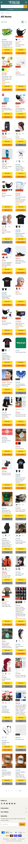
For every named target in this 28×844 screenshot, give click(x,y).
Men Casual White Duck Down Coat (6, 576)
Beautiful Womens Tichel (6, 679)
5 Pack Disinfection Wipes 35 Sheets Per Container (21, 385)
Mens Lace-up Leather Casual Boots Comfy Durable (21, 542)
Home (2, 13)
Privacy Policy (13, 839)
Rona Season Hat (20, 739)
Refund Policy (6, 839)
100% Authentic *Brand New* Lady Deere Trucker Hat (6, 511)
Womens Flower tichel (19, 647)
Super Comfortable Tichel (6, 232)
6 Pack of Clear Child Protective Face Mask (21, 415)
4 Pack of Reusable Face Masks (6, 323)
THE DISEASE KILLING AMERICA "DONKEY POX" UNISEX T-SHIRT (20, 169)
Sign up (22, 824)
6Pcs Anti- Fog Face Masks (7, 196)
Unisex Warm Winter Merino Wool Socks (21, 510)
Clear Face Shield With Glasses (6, 385)
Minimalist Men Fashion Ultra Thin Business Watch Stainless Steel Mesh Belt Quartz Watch (7, 543)
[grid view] (22, 22)
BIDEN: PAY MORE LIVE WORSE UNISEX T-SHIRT (20, 235)
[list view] (25, 22)
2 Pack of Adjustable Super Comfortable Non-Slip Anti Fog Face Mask (7, 265)
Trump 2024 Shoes (20, 75)
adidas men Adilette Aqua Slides (7, 167)
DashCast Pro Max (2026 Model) (20, 324)
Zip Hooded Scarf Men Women (20, 574)
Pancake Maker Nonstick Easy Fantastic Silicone (6, 711)
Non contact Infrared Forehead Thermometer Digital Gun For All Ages (20, 199)
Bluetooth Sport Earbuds (5, 743)
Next (20, 790)
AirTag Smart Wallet (7, 139)
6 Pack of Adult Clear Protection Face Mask (21, 676)
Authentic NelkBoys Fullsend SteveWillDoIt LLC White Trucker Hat (20, 774)
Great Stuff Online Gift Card (6, 441)
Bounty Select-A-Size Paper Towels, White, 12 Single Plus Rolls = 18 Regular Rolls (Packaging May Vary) (7, 44)
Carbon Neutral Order (21, 352)
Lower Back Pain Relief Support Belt (6, 605)
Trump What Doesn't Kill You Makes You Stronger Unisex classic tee (21, 480)
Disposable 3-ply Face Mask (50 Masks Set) (7, 110)
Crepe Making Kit (20, 448)
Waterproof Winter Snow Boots (6, 415)
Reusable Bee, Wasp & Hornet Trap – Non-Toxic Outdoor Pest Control (7, 79)
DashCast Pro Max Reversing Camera (6, 474)
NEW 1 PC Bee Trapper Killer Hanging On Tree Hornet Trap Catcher (7, 645)
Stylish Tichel (19, 294)
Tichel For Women (20, 139)
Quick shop (7, 49)
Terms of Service (21, 839)
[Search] (25, 6)
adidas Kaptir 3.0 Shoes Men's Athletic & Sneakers (21, 262)
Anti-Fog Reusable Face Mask (20, 45)
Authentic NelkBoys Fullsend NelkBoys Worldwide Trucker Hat (6, 774)
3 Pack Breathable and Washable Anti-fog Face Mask (20, 110)
